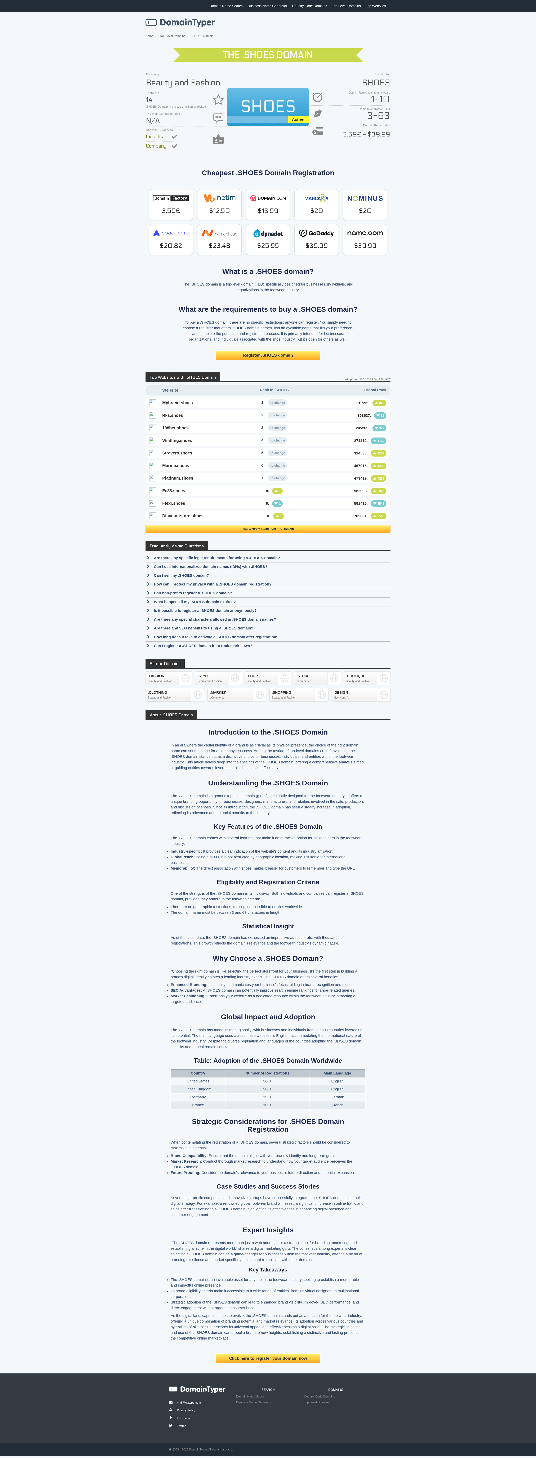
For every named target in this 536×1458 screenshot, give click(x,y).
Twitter (181, 1425)
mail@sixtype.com (189, 1402)
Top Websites (376, 6)
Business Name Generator (267, 6)
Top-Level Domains (172, 35)
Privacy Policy (186, 1410)
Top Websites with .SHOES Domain (268, 529)
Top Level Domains (346, 6)
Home (149, 35)
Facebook (183, 1418)
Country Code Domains (309, 6)
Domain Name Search (226, 6)
